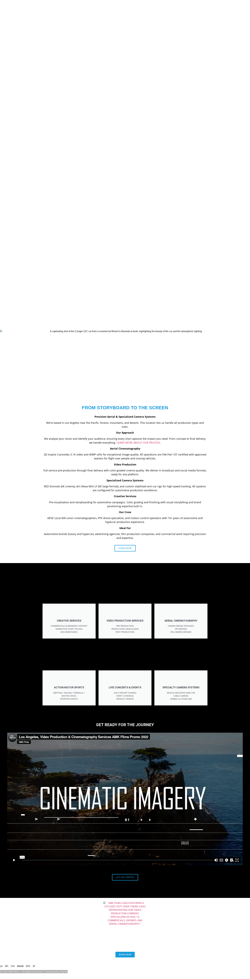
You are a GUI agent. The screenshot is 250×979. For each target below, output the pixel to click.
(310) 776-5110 (12, 947)
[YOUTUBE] (34, 936)
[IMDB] (3, 936)
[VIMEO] (19, 936)
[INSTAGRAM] (11, 936)
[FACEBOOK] (27, 936)
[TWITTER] (42, 936)
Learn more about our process (138, 442)
